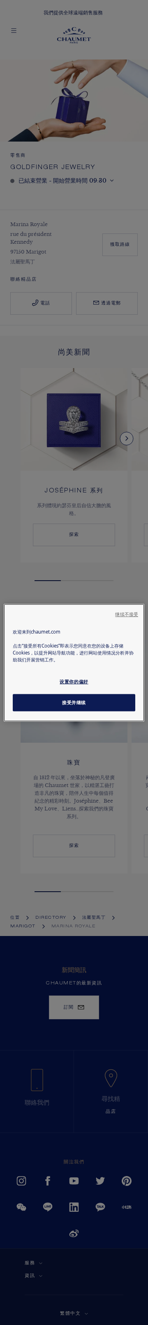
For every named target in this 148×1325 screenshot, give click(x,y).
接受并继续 (74, 702)
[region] (74, 662)
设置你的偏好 (74, 681)
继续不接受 (126, 614)
